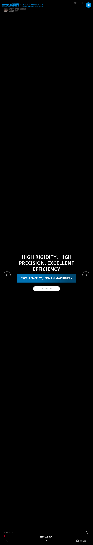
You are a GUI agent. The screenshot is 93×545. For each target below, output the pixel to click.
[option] (46, 272)
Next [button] (85, 274)
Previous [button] (7, 274)
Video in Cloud (46, 289)
